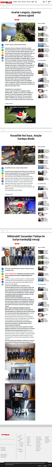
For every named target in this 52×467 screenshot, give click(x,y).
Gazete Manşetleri (38, 450)
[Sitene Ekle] (4, 443)
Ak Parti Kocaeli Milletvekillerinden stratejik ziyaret (46, 50)
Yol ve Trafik (38, 438)
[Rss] (12, 440)
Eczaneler (38, 441)
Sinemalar (38, 445)
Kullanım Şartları (4, 454)
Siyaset (28, 1)
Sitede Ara (47, 436)
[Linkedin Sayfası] (10, 440)
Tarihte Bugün (39, 443)
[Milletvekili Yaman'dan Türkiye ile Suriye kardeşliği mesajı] (18, 255)
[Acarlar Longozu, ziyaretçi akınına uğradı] (18, 31)
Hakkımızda (3, 447)
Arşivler (21, 445)
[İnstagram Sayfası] (6, 440)
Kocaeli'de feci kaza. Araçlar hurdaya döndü (45, 40)
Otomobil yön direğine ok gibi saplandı (45, 86)
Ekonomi (24, 1)
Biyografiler (47, 439)
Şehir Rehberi (38, 448)
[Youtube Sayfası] (8, 440)
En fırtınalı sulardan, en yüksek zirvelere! (45, 45)
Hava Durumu (38, 436)
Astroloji (46, 442)
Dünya (19, 1)
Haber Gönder (3, 457)
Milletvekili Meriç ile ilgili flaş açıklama (45, 96)
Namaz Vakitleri (39, 439)
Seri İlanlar (38, 446)
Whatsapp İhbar (4, 455)
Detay (40, 465)
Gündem (15, 1)
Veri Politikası (3, 450)
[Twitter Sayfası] (3, 440)
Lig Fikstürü (38, 442)
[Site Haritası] (1, 443)
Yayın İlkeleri (3, 448)
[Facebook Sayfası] (1, 440)
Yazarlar (21, 443)
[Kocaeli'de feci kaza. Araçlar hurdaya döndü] (18, 155)
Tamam (45, 465)
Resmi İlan (29, 445)
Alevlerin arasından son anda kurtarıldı (45, 65)
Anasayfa (3, 6)
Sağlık (32, 1)
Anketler (46, 438)
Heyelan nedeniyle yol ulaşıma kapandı (45, 34)
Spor (36, 1)
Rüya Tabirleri (47, 441)
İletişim (21, 451)
